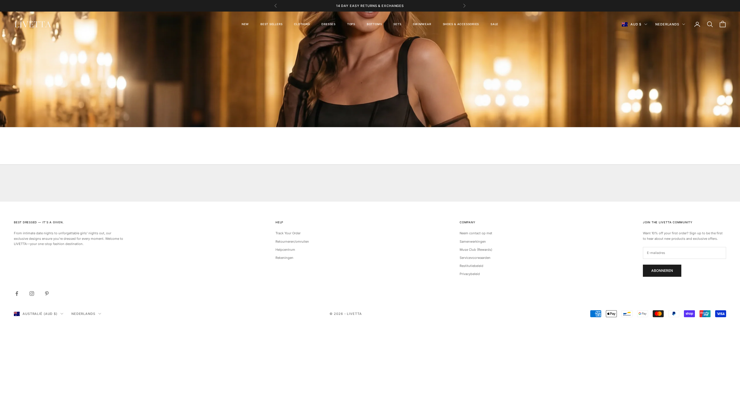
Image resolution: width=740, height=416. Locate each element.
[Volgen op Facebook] (17, 293)
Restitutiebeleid (471, 266)
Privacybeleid (470, 274)
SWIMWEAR (422, 24)
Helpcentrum (285, 250)
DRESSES (328, 24)
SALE (494, 24)
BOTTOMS (374, 24)
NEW (245, 24)
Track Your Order (288, 233)
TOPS (351, 24)
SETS (397, 24)
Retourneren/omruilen (292, 241)
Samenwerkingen (473, 241)
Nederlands (667, 24)
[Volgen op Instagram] (32, 293)
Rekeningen (284, 258)
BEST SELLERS (271, 24)
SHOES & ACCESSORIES (461, 24)
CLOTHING (302, 24)
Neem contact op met (476, 233)
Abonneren (662, 270)
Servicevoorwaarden (475, 258)
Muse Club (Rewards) (476, 250)
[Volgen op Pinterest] (47, 293)
